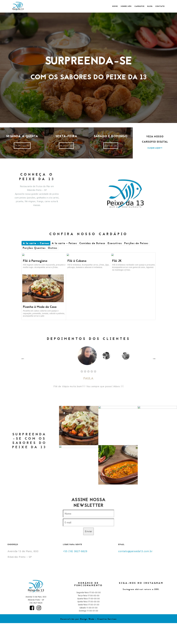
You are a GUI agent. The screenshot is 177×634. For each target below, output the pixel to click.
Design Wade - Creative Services (98, 619)
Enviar (88, 531)
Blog (150, 6)
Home (115, 6)
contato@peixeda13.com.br (135, 551)
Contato (160, 6)
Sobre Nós (126, 6)
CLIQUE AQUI (154, 148)
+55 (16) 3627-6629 (75, 551)
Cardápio (140, 6)
